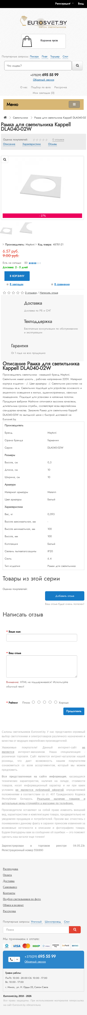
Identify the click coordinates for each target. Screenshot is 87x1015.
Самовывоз (10, 887)
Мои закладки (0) (43, 93)
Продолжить (73, 711)
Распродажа (10, 869)
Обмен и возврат (13, 905)
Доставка (8, 881)
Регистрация (62, 4)
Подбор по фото (41, 87)
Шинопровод (53, 922)
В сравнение (62, 284)
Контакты (9, 893)
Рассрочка (60, 87)
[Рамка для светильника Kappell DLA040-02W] (42, 185)
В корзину (17, 276)
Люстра (34, 56)
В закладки (16, 284)
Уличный (37, 922)
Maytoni (30, 244)
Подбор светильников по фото (22, 899)
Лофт (45, 56)
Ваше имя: (15, 632)
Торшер (55, 56)
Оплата (7, 875)
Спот (65, 56)
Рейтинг (13, 703)
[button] (82, 3)
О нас (23, 87)
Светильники (20, 118)
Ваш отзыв (15, 653)
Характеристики (32, 144)
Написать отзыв (49, 293)
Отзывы (52, 144)
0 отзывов (58, 140)
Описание (9, 144)
